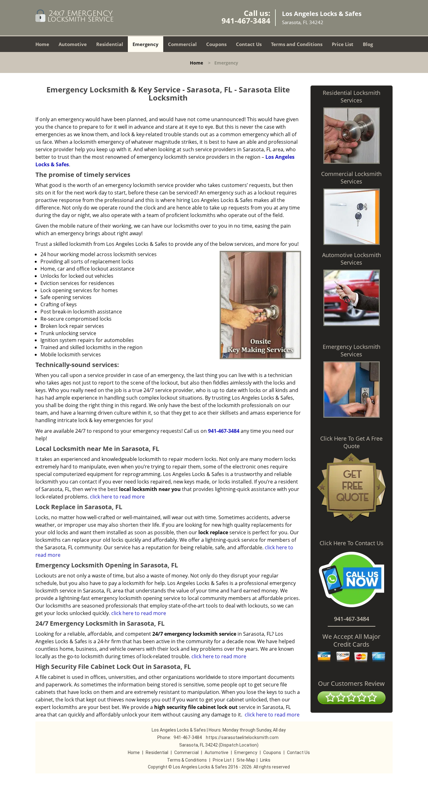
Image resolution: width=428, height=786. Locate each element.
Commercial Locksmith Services (351, 177)
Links (265, 760)
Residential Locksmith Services (351, 96)
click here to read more (117, 496)
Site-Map (246, 760)
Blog (368, 44)
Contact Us (249, 44)
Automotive (73, 44)
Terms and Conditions (296, 44)
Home (42, 44)
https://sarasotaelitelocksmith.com (242, 737)
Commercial (182, 44)
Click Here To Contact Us (352, 543)
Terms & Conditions (187, 760)
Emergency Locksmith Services (351, 350)
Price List (342, 44)
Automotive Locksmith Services (351, 258)
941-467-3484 (246, 20)
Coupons (216, 44)
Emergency (146, 44)
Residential (109, 44)
